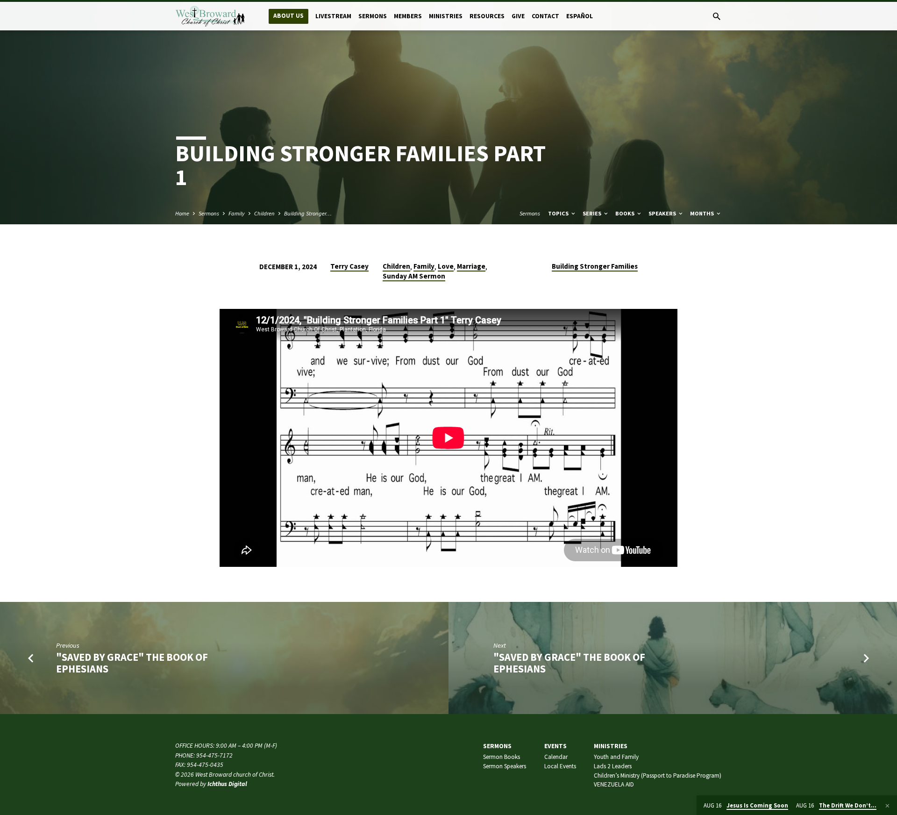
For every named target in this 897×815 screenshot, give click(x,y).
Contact (545, 16)
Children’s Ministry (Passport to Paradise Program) (657, 775)
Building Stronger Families (595, 266)
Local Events (560, 766)
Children (264, 213)
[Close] (887, 805)
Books (625, 213)
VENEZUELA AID (614, 784)
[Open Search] (717, 16)
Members (408, 16)
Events (555, 746)
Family (236, 213)
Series (593, 213)
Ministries (446, 16)
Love (446, 266)
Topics (559, 213)
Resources (487, 16)
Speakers (662, 213)
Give (518, 16)
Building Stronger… (308, 213)
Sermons (372, 16)
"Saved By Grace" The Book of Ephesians (569, 663)
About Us (288, 16)
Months (702, 213)
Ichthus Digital (227, 784)
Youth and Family (616, 757)
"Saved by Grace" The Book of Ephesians (132, 663)
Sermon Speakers (504, 766)
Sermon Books (501, 757)
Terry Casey (349, 266)
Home (182, 213)
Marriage (471, 266)
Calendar (556, 757)
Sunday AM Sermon (414, 276)
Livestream (333, 16)
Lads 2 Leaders (613, 766)
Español (579, 16)
